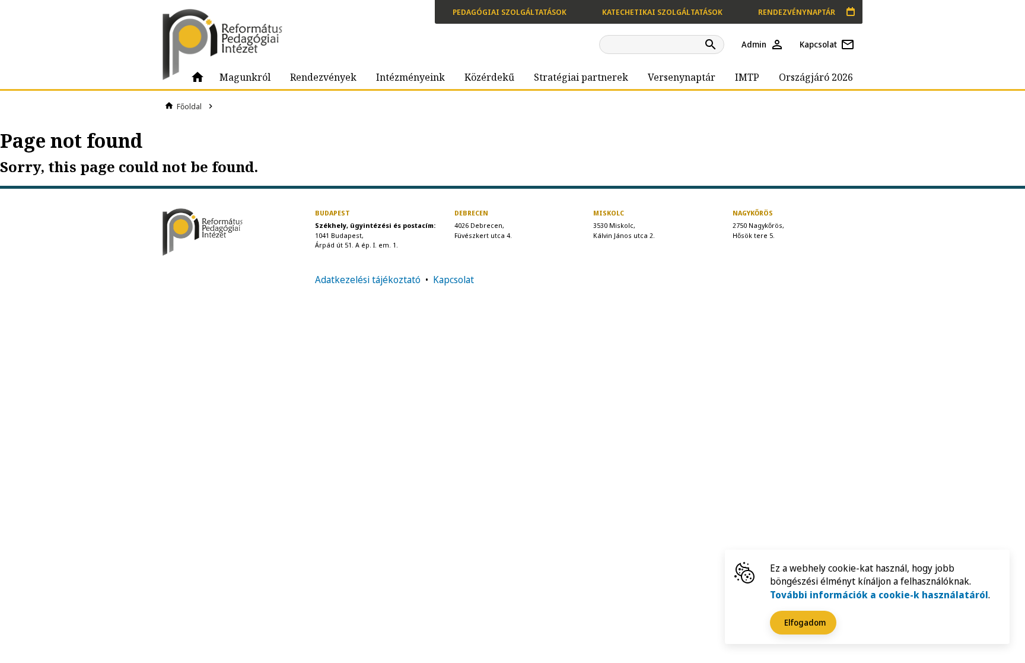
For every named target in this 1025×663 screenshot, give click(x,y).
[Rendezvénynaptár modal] (850, 12)
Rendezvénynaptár (796, 12)
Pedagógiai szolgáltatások (509, 12)
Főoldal (189, 106)
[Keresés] (712, 44)
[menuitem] (197, 77)
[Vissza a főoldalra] (228, 44)
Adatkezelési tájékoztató (368, 279)
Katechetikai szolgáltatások (662, 12)
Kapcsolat (453, 279)
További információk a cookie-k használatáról (879, 594)
